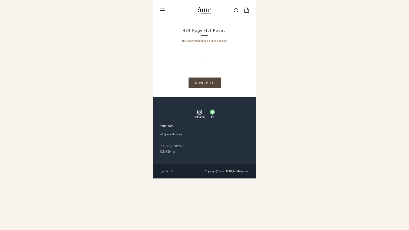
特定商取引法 (167, 151)
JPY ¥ (164, 171)
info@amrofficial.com (172, 134)
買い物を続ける (204, 82)
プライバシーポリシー (172, 145)
